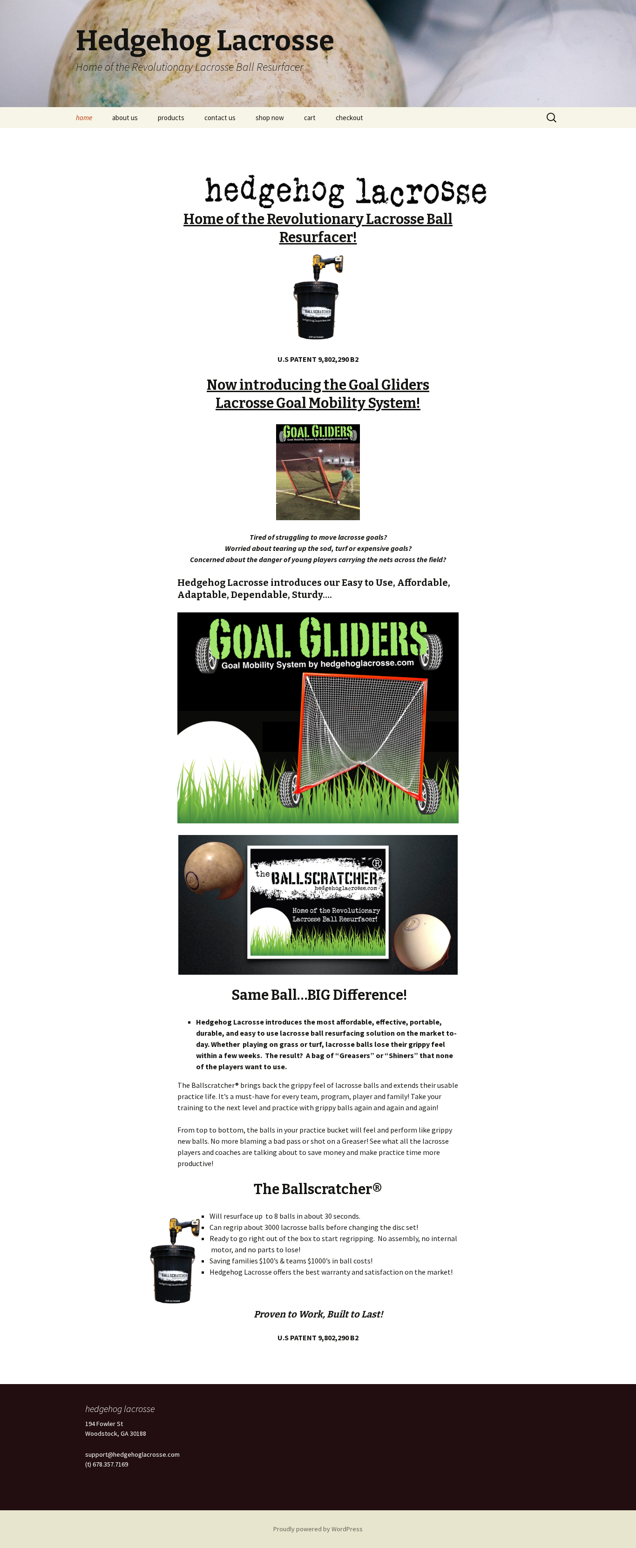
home (84, 117)
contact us (220, 117)
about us (125, 117)
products (171, 117)
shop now (270, 117)
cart (310, 117)
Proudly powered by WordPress (318, 1529)
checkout (349, 117)
